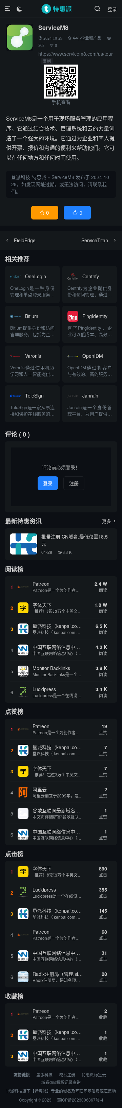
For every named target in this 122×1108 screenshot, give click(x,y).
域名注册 (67, 1074)
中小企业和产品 (87, 38)
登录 (112, 8)
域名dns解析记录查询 (61, 1082)
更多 (109, 521)
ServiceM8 (63, 177)
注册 (74, 483)
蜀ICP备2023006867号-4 (80, 1100)
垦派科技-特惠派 (28, 177)
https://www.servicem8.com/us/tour (75, 53)
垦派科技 (44, 1074)
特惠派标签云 (94, 1074)
